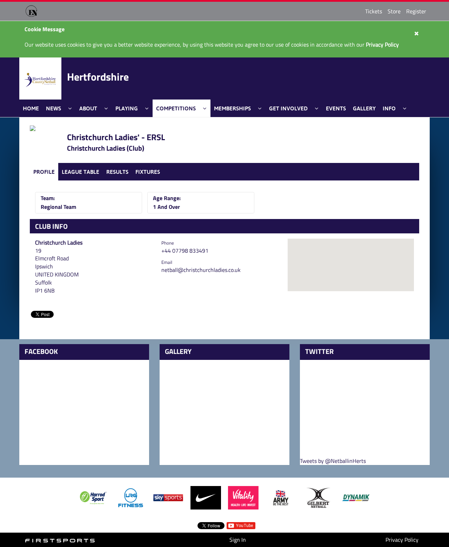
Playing (126, 108)
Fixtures (147, 171)
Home (31, 108)
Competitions (176, 108)
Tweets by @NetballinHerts (333, 461)
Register (416, 11)
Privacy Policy (402, 539)
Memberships (232, 108)
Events (336, 108)
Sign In (237, 539)
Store (394, 11)
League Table (80, 171)
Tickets (373, 11)
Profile (44, 171)
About (88, 108)
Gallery (364, 108)
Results (117, 171)
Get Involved (288, 108)
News (53, 108)
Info (389, 108)
